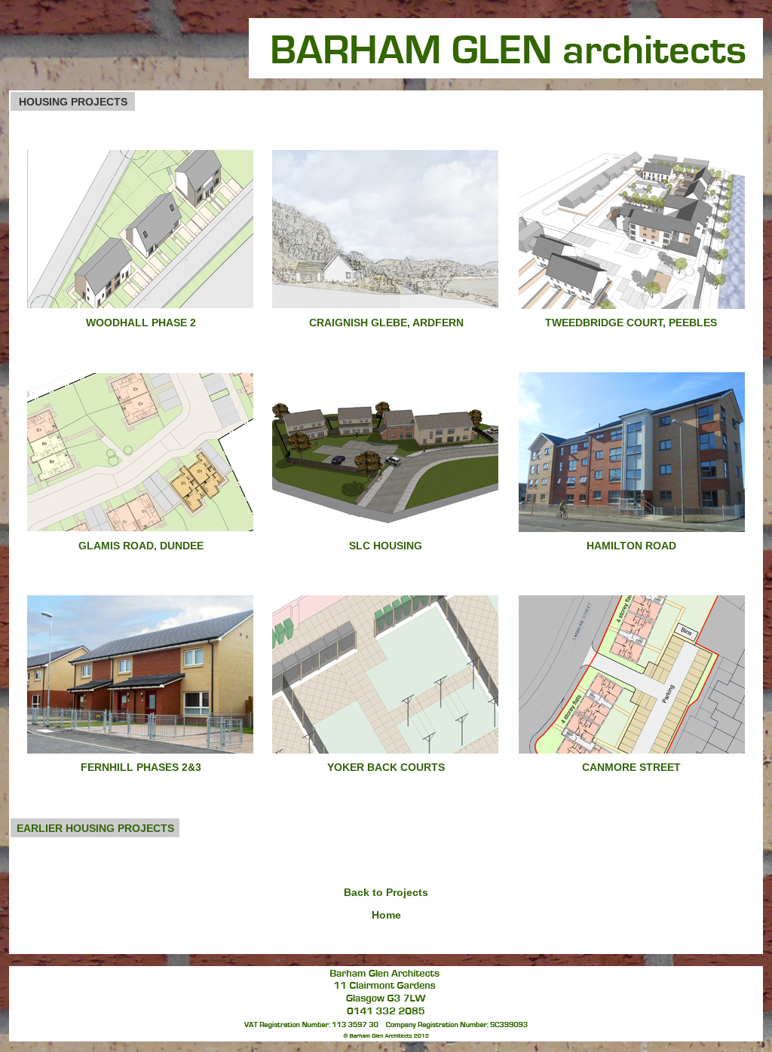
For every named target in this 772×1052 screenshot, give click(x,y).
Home (386, 915)
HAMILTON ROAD (631, 546)
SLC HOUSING (385, 546)
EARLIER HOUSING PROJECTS (95, 828)
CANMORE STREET (631, 767)
